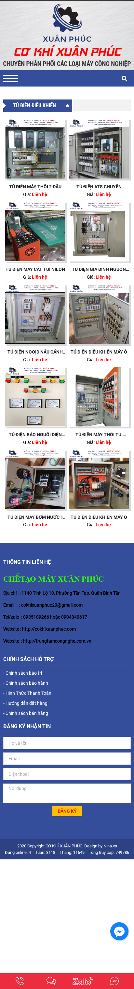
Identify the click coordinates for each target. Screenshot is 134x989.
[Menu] (10, 78)
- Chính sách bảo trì (22, 673)
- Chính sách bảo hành (25, 683)
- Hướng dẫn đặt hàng (25, 703)
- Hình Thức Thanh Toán (27, 693)
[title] (19, 981)
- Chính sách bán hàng (25, 713)
